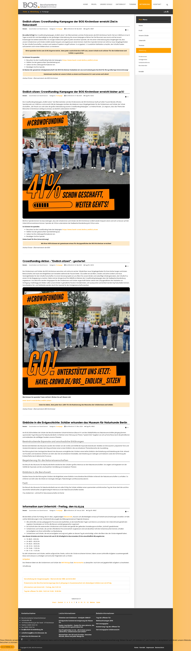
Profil (94, 4)
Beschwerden (143, 65)
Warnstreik (68, 517)
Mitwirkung (144, 4)
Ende (98, 602)
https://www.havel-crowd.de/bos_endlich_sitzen (80, 60)
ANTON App (65, 563)
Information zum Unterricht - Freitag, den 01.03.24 (53, 506)
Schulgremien (143, 59)
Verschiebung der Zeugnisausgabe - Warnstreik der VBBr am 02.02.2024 (49, 579)
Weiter (92, 602)
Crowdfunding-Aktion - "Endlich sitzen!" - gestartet (54, 260)
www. (37, 400)
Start (54, 602)
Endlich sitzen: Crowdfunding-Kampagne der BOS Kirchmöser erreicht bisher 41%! (73, 91)
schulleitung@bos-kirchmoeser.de (34, 633)
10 (81, 602)
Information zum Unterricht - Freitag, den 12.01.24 (42, 587)
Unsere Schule (106, 4)
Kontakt (157, 4)
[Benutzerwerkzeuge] (126, 30)
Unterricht (121, 4)
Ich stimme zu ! (7, 647)
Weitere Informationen (10, 650)
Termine (132, 4)
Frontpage (59, 29)
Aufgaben (26, 559)
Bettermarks (78, 563)
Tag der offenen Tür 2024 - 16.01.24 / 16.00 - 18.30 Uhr (42, 591)
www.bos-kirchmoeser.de (30, 636)
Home (85, 4)
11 (84, 602)
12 (87, 602)
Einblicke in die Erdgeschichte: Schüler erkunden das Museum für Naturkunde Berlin (75, 422)
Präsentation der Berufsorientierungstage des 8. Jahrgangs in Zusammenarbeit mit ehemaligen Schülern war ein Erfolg (67, 583)
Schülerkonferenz (144, 62)
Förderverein (143, 56)
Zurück (60, 602)
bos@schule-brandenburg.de (32, 629)
